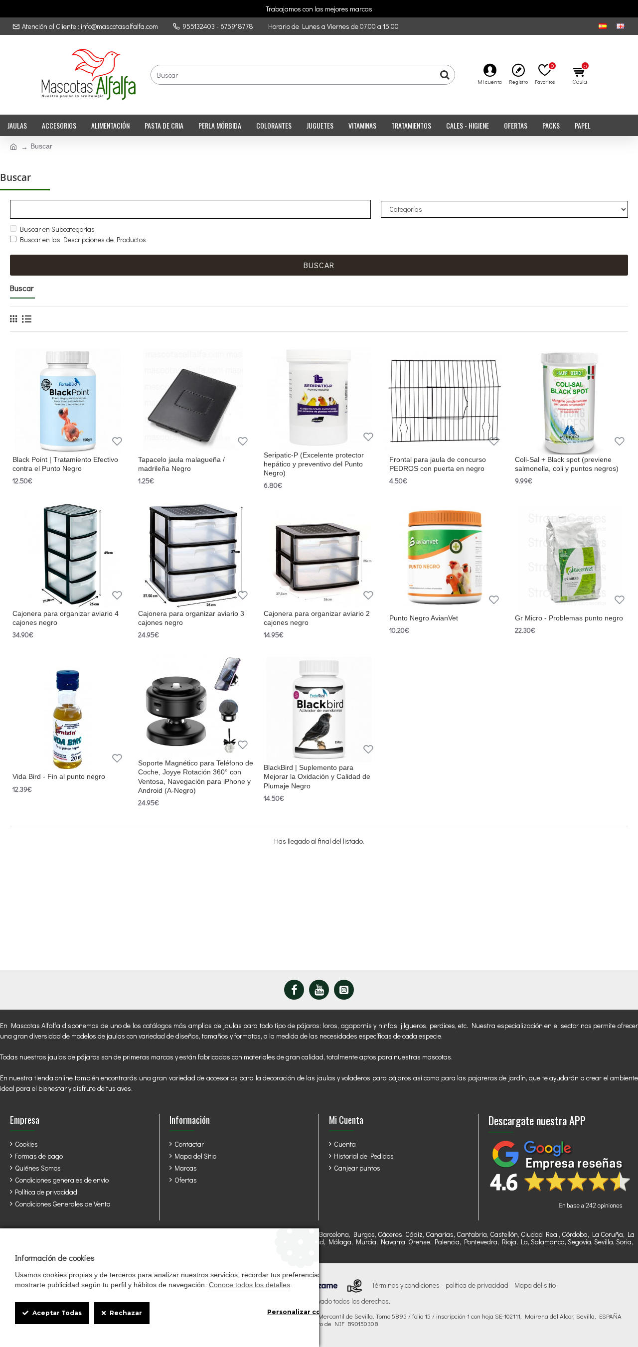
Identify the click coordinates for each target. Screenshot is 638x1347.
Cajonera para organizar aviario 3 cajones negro (191, 617)
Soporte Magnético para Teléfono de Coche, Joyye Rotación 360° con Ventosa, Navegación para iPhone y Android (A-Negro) (195, 776)
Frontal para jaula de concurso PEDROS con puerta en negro (437, 463)
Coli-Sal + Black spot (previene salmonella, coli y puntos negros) (567, 463)
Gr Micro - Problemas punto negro (569, 618)
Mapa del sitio (535, 1285)
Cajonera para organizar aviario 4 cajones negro (65, 617)
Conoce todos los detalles (249, 1285)
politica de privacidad (477, 1285)
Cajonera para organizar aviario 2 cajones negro (317, 617)
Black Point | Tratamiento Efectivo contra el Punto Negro (65, 463)
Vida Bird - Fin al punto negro (58, 776)
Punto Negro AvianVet (423, 618)
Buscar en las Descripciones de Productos (83, 239)
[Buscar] (445, 74)
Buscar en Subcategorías (57, 229)
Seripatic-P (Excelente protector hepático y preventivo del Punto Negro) (314, 464)
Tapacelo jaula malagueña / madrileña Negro (181, 463)
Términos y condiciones (406, 1285)
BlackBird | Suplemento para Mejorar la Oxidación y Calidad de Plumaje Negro (317, 776)
